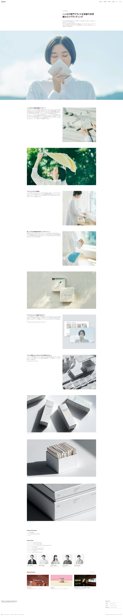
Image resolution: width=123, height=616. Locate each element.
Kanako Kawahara (34, 549)
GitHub (23, 614)
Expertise (105, 1)
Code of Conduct (112, 614)
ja (116, 1)
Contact (113, 1)
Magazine (8, 614)
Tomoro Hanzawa (40, 552)
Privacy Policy (107, 614)
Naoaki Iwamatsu (48, 545)
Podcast (5, 614)
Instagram (15, 614)
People (109, 1)
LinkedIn (20, 614)
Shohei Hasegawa (40, 549)
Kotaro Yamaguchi (34, 546)
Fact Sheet (116, 614)
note (18, 614)
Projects (100, 1)
